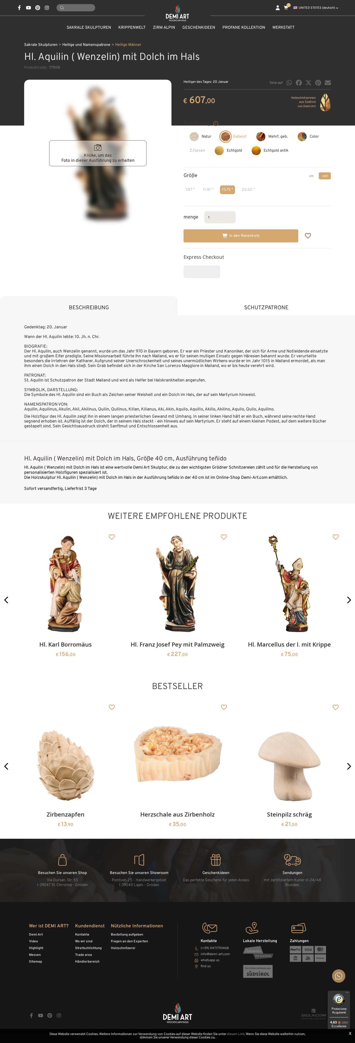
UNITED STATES (317, 8)
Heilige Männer (128, 44)
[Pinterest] (318, 83)
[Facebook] (299, 83)
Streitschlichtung (88, 948)
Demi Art (36, 935)
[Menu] (347, 993)
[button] (6, 600)
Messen (35, 955)
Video (33, 941)
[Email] (328, 83)
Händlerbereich (87, 962)
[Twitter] (308, 83)
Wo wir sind (83, 941)
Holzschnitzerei (123, 948)
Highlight (36, 948)
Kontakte (82, 935)
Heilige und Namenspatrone (86, 44)
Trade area (83, 955)
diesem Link (235, 1034)
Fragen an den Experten (129, 941)
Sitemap (35, 962)
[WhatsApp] (289, 83)
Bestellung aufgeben (127, 935)
